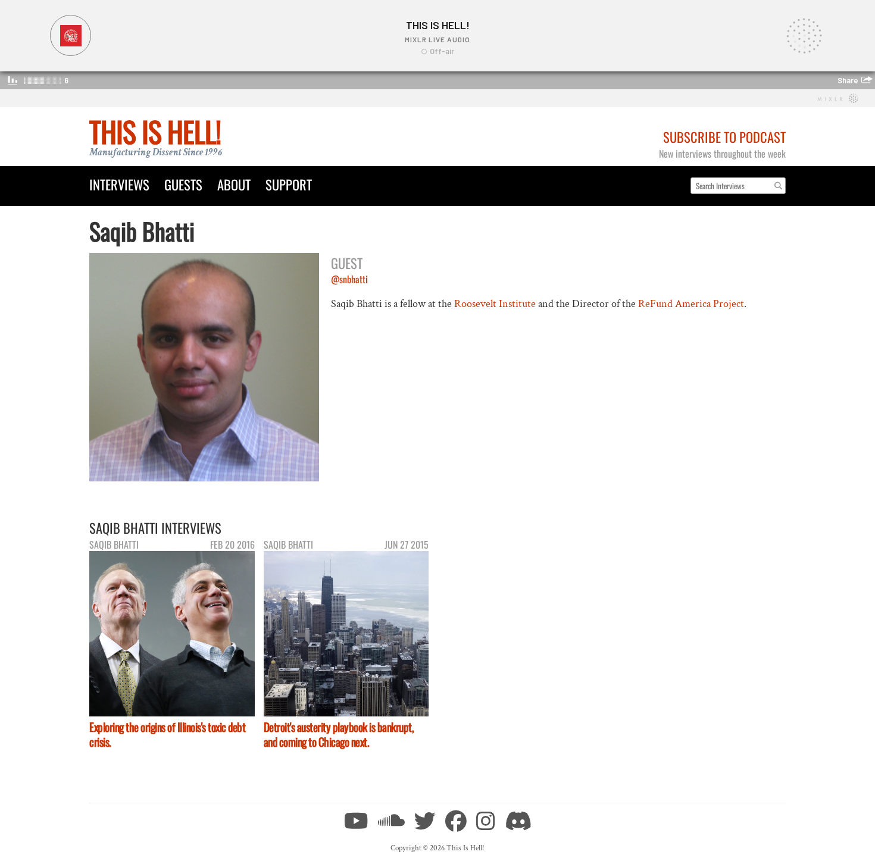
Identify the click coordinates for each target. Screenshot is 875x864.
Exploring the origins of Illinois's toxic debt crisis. (167, 734)
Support (288, 184)
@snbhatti (349, 279)
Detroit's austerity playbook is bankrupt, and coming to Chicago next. (339, 734)
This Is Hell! (155, 131)
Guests (183, 184)
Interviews (119, 184)
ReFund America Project (691, 304)
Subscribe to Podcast (724, 136)
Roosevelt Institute (495, 304)
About (234, 184)
